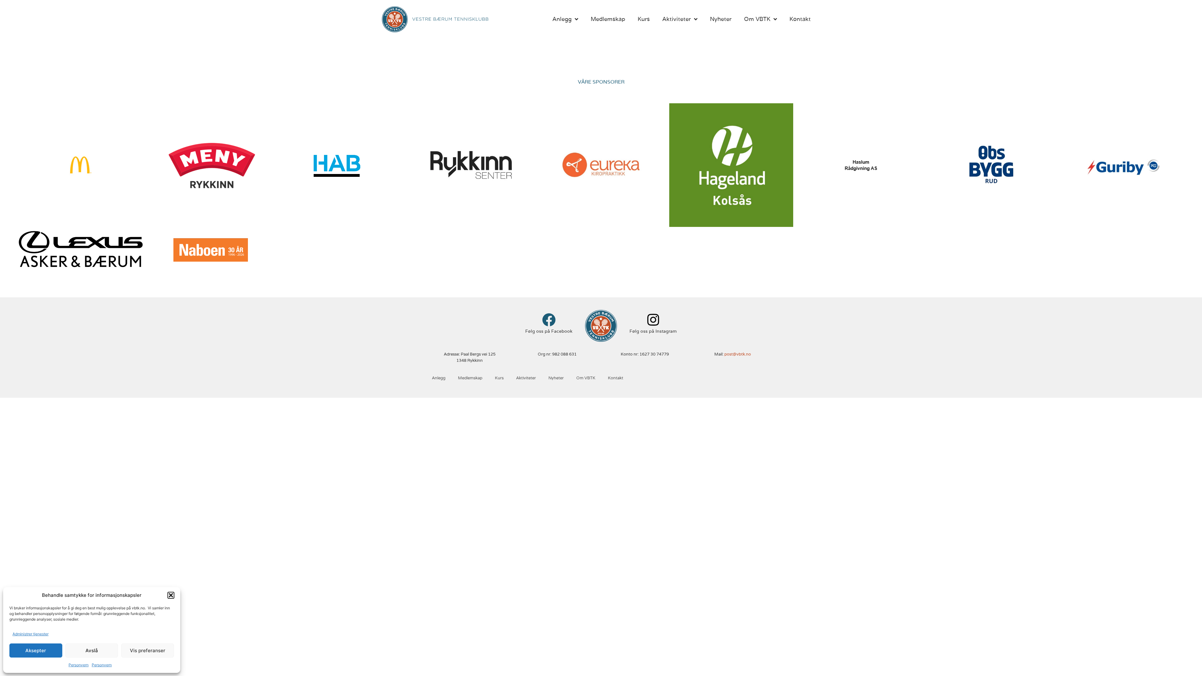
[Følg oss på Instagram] (653, 319)
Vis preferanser (147, 650)
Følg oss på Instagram (653, 331)
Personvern (79, 665)
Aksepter (35, 650)
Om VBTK (757, 19)
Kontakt (800, 19)
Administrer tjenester (31, 634)
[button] (171, 595)
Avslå (91, 650)
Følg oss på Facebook (549, 331)
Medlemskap (608, 19)
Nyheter (721, 19)
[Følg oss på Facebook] (549, 319)
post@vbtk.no (737, 354)
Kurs (644, 19)
